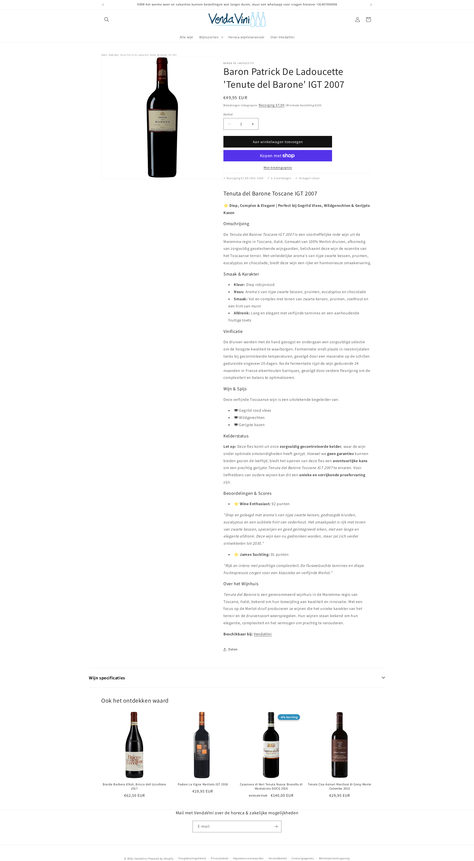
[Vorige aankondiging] (103, 4)
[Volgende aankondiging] (371, 4)
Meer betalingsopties (278, 167)
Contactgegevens (303, 858)
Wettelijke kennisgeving (334, 858)
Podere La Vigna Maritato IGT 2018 (203, 784)
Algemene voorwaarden (248, 858)
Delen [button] (233, 649)
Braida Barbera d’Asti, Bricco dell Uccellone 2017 (134, 786)
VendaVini (263, 634)
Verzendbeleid (278, 858)
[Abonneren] (275, 826)
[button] (106, 19)
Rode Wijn (113, 55)
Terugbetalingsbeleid (192, 858)
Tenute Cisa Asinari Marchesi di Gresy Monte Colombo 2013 (339, 786)
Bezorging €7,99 (271, 105)
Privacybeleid (219, 858)
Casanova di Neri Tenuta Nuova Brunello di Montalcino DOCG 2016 (271, 786)
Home (104, 55)
